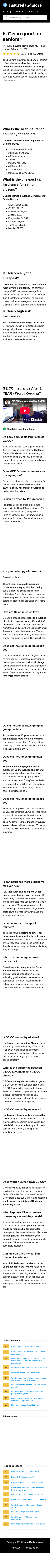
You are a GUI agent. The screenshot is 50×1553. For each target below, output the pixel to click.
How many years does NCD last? (25, 1405)
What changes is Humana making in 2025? (27, 1506)
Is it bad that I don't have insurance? (27, 1494)
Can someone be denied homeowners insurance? (28, 1353)
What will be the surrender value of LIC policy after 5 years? (28, 1392)
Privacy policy (31, 1548)
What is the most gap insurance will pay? (29, 1367)
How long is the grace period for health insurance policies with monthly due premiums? (28, 1360)
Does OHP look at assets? (22, 1477)
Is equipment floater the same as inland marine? (28, 1386)
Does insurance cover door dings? (26, 1373)
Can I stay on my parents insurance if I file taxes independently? (28, 1399)
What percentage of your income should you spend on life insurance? (28, 1379)
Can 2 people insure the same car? (26, 1346)
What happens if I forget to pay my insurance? (26, 1518)
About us (16, 1548)
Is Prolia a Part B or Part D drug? (25, 1472)
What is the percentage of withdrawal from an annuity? (27, 1489)
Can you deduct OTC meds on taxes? (27, 1482)
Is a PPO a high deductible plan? (25, 1512)
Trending (7, 11)
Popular (19, 11)
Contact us (33, 11)
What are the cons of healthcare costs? (28, 1500)
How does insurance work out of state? (28, 1524)
